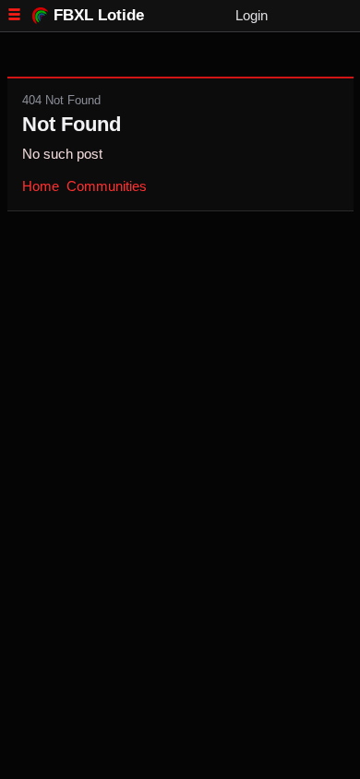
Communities (106, 186)
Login (251, 15)
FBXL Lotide (99, 14)
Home (40, 186)
